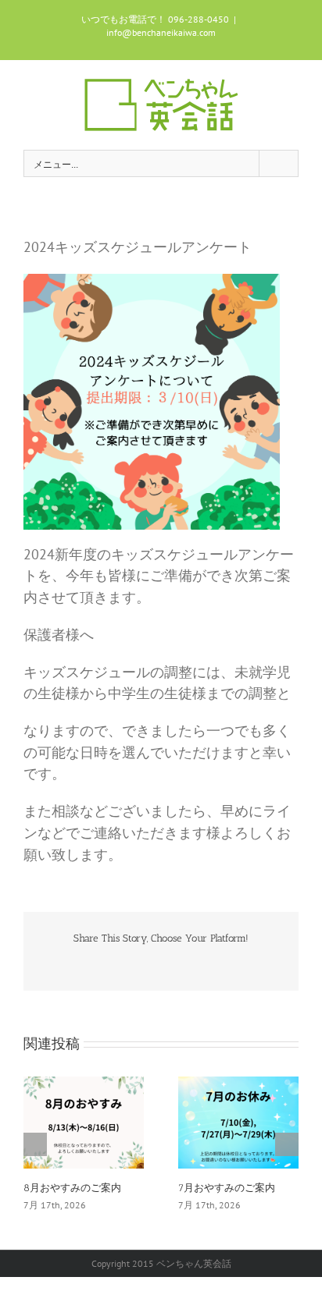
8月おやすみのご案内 (72, 1188)
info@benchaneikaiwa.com (161, 32)
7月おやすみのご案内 (226, 1188)
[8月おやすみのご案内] (83, 1121)
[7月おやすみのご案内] (238, 1121)
